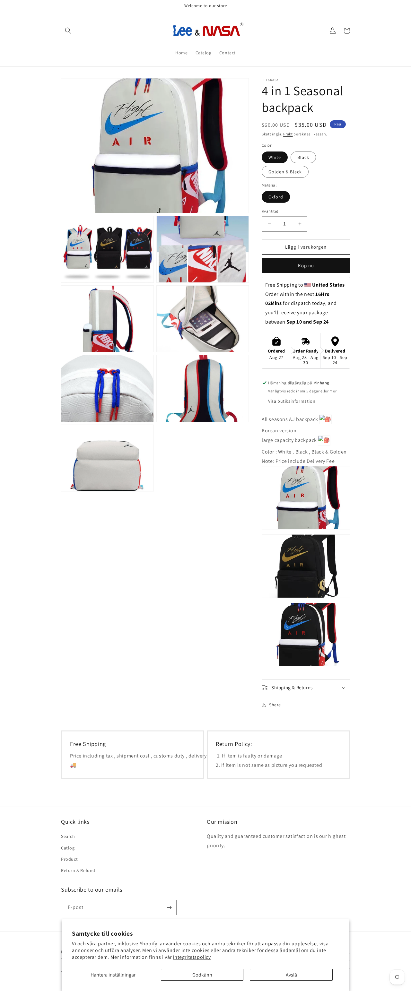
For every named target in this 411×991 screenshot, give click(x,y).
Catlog (68, 848)
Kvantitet (270, 211)
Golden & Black (285, 172)
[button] (68, 30)
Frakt (288, 134)
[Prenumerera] (169, 907)
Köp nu (306, 265)
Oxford (275, 197)
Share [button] (275, 705)
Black (303, 157)
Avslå (291, 974)
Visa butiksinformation (291, 401)
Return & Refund (78, 870)
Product (69, 859)
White (274, 157)
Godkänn (202, 974)
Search (68, 836)
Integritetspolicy (192, 957)
